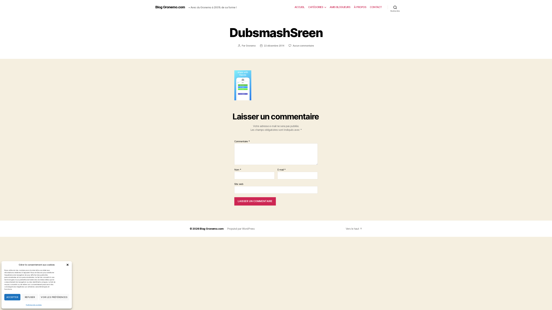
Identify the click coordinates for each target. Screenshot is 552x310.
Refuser (30, 297)
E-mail (281, 169)
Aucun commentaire (303, 45)
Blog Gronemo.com (170, 7)
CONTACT (376, 7)
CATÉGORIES (315, 7)
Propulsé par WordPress (241, 228)
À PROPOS (360, 7)
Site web (238, 184)
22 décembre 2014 (274, 45)
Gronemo (251, 45)
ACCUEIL (300, 7)
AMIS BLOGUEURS (340, 7)
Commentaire (242, 141)
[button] (67, 264)
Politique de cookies (34, 305)
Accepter (12, 297)
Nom (237, 169)
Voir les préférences (54, 297)
